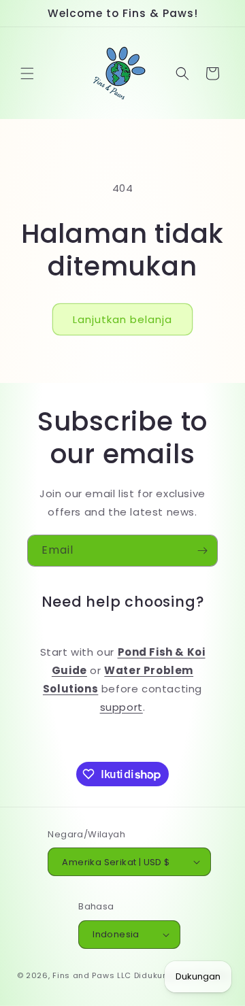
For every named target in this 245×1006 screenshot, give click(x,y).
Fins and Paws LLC (91, 975)
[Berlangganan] (202, 551)
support (121, 707)
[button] (27, 73)
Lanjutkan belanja (122, 319)
